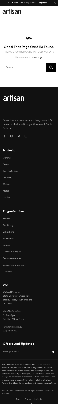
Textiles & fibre (10, 171)
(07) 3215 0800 (10, 331)
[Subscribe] (53, 352)
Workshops (8, 239)
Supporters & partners (14, 265)
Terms (19, 399)
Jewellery (7, 178)
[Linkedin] (26, 136)
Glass (6, 164)
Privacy (28, 399)
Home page (37, 57)
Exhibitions (8, 232)
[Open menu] (50, 11)
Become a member (12, 258)
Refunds (38, 399)
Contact (7, 272)
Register (43, 3)
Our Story (8, 225)
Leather (7, 198)
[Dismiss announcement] (55, 3)
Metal (6, 191)
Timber (6, 184)
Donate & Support (12, 252)
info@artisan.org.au (12, 327)
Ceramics (7, 158)
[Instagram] (12, 136)
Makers (6, 219)
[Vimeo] (19, 136)
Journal (6, 245)
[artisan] (14, 98)
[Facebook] (5, 136)
